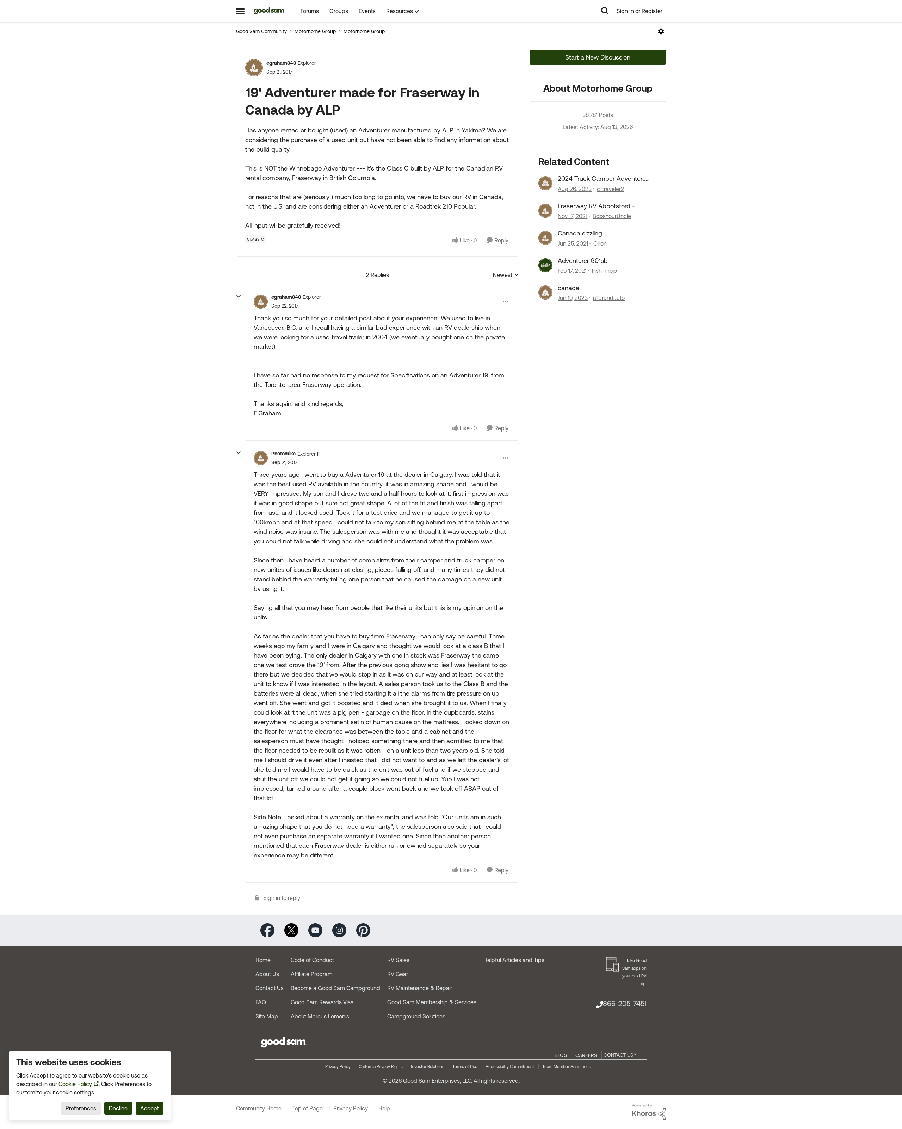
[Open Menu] (661, 31)
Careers (586, 1055)
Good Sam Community (261, 31)
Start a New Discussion (597, 57)
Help (384, 1108)
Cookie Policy (75, 1084)
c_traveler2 (610, 189)
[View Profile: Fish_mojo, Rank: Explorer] (545, 265)
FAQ (260, 1002)
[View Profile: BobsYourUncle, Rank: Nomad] (545, 211)
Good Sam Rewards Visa (322, 1002)
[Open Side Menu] (240, 11)
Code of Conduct (312, 960)
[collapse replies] (238, 296)
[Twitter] (291, 929)
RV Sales (398, 960)
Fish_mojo (604, 270)
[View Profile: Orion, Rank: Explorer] (545, 238)
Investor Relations (427, 1066)
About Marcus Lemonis (320, 1016)
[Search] (605, 11)
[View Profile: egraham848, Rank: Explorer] (254, 67)
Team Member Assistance (566, 1066)
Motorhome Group (315, 31)
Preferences (81, 1108)
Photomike (283, 453)
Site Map (266, 1016)
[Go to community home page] (269, 11)
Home (263, 960)
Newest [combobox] (506, 275)
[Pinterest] (363, 929)
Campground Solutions (416, 1016)
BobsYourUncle (612, 216)
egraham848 (281, 63)
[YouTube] (315, 929)
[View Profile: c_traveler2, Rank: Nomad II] (545, 183)
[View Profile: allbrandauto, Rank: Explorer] (545, 292)
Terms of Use (464, 1066)
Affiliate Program (312, 974)
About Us (267, 974)
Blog (561, 1055)
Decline (118, 1108)
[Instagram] (339, 929)
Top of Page (307, 1108)
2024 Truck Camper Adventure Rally (602, 179)
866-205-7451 (625, 1003)
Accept (149, 1108)
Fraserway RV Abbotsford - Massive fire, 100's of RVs (596, 206)
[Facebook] (267, 929)
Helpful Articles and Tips (513, 960)
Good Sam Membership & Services (431, 1002)
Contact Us (269, 988)
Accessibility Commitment (510, 1066)
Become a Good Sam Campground (335, 988)
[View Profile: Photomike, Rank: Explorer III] (261, 458)
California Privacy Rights (381, 1066)
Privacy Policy (338, 1066)
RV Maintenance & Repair (419, 988)
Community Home (259, 1108)
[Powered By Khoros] (649, 1112)
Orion (600, 243)
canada (568, 287)
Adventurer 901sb (583, 260)
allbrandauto (609, 298)
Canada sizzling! (581, 233)
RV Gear (397, 974)
